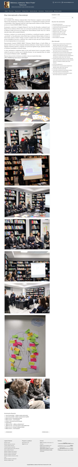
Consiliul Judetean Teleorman (9, 445)
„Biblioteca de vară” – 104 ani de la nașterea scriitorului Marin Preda (17, 425)
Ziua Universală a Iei (56, 35)
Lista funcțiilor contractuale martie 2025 (59, 68)
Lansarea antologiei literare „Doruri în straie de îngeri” (62, 25)
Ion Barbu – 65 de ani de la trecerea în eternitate (13, 421)
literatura (69, 448)
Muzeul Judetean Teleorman (9, 449)
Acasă (6, 11)
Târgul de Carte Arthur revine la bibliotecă (60, 34)
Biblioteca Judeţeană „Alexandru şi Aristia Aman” (11, 456)
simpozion (66, 450)
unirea (71, 450)
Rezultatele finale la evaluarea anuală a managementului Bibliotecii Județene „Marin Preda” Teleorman (62, 66)
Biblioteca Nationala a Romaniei (9, 444)
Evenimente (41, 11)
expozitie (68, 446)
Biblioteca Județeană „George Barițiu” (10, 452)
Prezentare (11, 11)
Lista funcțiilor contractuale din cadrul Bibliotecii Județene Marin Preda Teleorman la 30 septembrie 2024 (62, 71)
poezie (62, 450)
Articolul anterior (8, 432)
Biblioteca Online (57, 11)
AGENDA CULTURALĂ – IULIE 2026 (59, 33)
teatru (69, 450)
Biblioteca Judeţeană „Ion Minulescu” (10, 458)
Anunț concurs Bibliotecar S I (58, 64)
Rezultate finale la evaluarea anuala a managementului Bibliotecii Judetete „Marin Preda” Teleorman (62, 44)
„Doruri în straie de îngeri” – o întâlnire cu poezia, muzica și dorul (16, 415)
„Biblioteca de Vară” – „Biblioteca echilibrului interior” (14, 424)
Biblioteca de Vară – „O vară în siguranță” (12, 419)
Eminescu (65, 446)
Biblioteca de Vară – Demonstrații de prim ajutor (13, 418)
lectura (66, 448)
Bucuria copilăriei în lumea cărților (58, 37)
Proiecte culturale (49, 11)
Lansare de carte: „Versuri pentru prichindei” (60, 27)
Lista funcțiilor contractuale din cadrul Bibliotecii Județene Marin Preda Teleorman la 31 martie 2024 (62, 74)
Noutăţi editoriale (33, 11)
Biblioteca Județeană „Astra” (9, 460)
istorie (58, 448)
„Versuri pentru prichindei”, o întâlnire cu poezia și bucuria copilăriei (17, 416)
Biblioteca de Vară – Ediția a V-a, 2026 (59, 31)
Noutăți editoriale (8, 422)
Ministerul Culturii (7, 442)
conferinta (60, 446)
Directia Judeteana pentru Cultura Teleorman (11, 448)
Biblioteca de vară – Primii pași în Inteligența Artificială (14, 427)
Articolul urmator (45, 432)
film (71, 445)
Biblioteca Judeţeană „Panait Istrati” (10, 454)
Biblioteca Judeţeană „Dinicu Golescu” (10, 451)
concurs (72, 443)
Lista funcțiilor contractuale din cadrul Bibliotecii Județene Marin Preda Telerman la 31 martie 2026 (62, 47)
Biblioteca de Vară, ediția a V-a (58, 28)
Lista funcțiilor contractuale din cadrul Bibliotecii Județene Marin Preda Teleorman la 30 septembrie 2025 (62, 50)
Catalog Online (25, 11)
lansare (62, 448)
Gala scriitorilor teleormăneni (58, 24)
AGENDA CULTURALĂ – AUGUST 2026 (59, 30)
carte (65, 443)
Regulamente (18, 11)
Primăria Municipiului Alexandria (9, 446)
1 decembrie (60, 443)
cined (68, 443)
